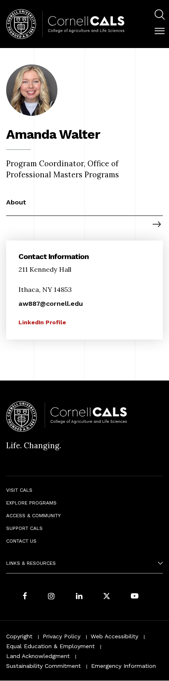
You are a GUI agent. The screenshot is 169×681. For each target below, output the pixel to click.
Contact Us (21, 541)
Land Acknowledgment (38, 656)
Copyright (19, 636)
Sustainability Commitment (43, 666)
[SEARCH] (159, 15)
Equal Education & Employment (50, 646)
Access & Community (33, 515)
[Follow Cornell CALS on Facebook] (25, 597)
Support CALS (24, 528)
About (16, 202)
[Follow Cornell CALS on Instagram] (51, 597)
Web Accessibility (114, 636)
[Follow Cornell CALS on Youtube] (134, 597)
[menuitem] (159, 16)
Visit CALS (19, 490)
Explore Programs (31, 503)
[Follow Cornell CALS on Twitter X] (106, 597)
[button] (159, 31)
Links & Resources (31, 563)
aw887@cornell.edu (50, 303)
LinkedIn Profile (42, 322)
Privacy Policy (61, 636)
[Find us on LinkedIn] (79, 597)
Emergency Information (123, 666)
